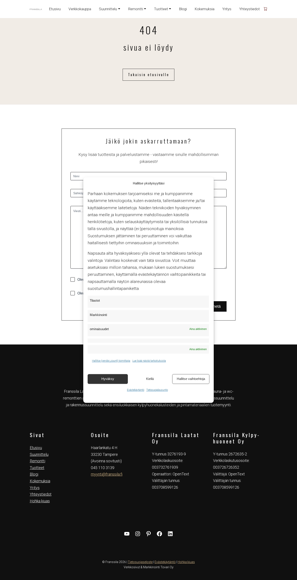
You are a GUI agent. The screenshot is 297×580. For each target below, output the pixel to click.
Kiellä (150, 379)
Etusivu (55, 9)
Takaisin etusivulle (148, 74)
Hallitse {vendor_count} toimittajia (111, 360)
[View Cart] (265, 9)
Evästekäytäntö (135, 389)
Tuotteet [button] (161, 9)
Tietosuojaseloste (140, 562)
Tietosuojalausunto (157, 389)
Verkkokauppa (79, 9)
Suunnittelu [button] (108, 9)
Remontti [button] (135, 9)
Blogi (183, 9)
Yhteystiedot (249, 9)
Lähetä (215, 306)
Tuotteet (37, 467)
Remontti (37, 461)
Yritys (226, 9)
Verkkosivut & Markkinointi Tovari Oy (149, 567)
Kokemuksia (204, 9)
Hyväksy (107, 379)
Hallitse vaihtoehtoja (191, 379)
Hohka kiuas (40, 501)
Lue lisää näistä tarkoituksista (149, 360)
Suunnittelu (39, 454)
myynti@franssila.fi (106, 474)
